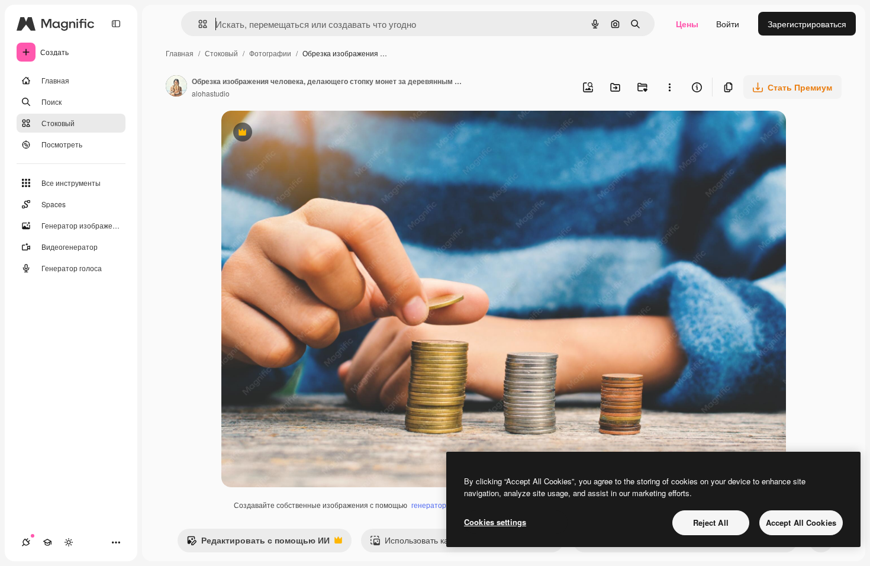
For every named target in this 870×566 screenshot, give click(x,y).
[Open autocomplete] (198, 24)
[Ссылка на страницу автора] (176, 87)
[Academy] (47, 542)
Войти (727, 24)
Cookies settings (495, 522)
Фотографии (270, 53)
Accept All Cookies (801, 522)
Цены (687, 24)
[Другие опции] (669, 87)
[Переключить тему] (68, 542)
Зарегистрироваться (807, 24)
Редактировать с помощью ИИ (258, 543)
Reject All (711, 522)
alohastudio (211, 93)
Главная (180, 53)
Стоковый (221, 53)
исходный (301, 133)
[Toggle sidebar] (116, 23)
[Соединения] (26, 542)
